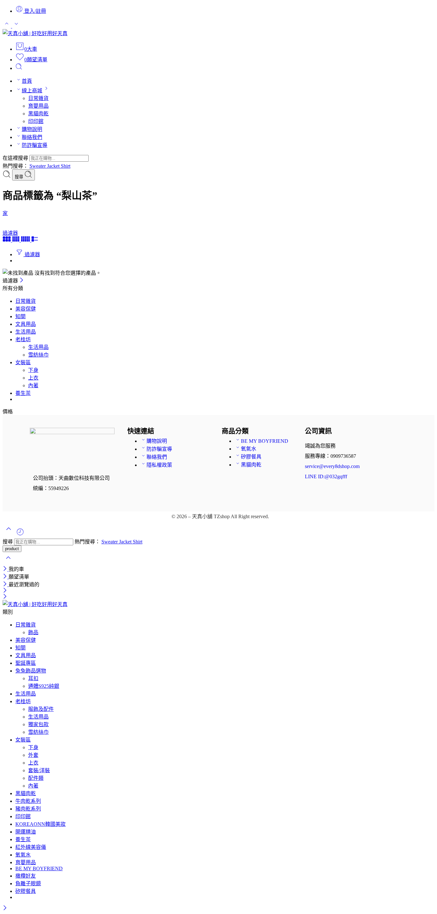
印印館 (36, 121)
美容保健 (25, 308)
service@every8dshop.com (332, 466)
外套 (33, 755)
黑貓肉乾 (38, 113)
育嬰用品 (38, 106)
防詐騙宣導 (34, 145)
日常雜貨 (38, 98)
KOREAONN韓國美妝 (40, 824)
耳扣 (33, 678)
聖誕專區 (25, 663)
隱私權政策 (159, 465)
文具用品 (25, 324)
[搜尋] (18, 68)
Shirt (65, 166)
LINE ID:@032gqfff (326, 476)
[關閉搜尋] (8, 562)
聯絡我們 (32, 137)
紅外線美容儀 (30, 847)
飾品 (33, 632)
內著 (33, 385)
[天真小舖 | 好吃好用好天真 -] (35, 33)
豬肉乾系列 (28, 808)
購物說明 (32, 129)
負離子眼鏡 (28, 883)
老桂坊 (23, 339)
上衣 (33, 377)
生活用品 (25, 331)
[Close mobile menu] (5, 597)
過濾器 (10, 233)
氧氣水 (248, 448)
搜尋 (19, 176)
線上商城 (32, 90)
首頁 (27, 81)
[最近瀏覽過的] (20, 534)
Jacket (54, 166)
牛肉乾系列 (28, 801)
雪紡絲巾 (38, 354)
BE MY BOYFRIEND (264, 441)
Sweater (38, 166)
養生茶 (23, 393)
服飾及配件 (41, 709)
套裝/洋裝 (39, 770)
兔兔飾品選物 (30, 670)
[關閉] (21, 280)
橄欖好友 (25, 876)
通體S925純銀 (43, 686)
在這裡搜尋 (16, 158)
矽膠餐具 (251, 456)
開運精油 (25, 831)
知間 (20, 316)
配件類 (36, 778)
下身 (33, 370)
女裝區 (23, 362)
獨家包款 (38, 724)
